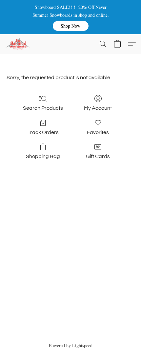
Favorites (98, 132)
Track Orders (43, 132)
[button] (71, 26)
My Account (98, 108)
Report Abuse (70, 334)
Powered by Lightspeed (70, 345)
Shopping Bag (43, 156)
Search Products (43, 108)
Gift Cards (98, 156)
